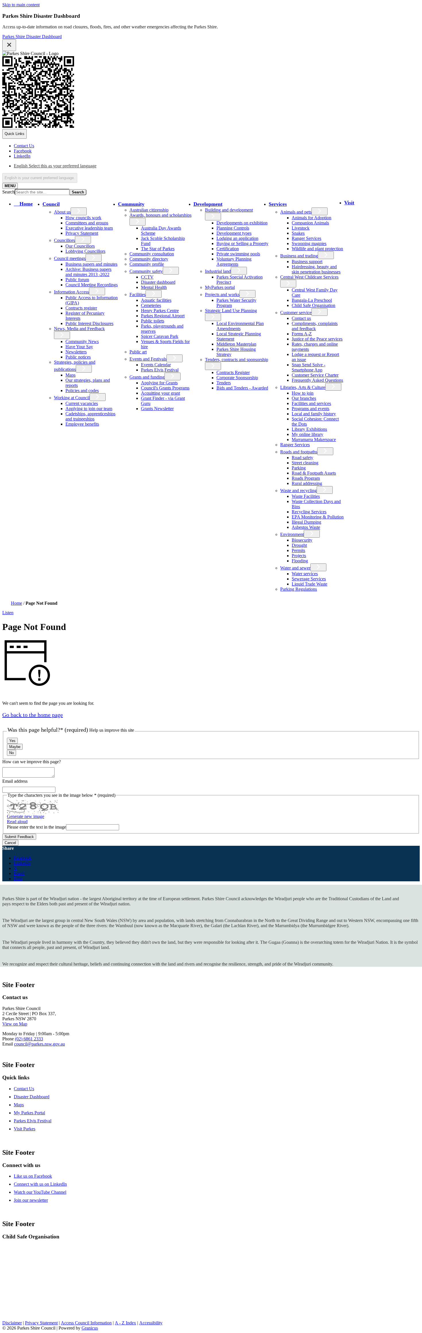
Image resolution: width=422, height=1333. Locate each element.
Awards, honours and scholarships (160, 215)
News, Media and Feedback (79, 328)
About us (62, 212)
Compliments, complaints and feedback (315, 326)
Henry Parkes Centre (160, 310)
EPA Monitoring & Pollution (318, 516)
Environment (292, 534)
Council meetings (70, 258)
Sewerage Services (309, 578)
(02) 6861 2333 (29, 1038)
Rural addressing (307, 483)
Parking (299, 467)
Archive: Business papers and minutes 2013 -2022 (88, 272)
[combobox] (39, 178)
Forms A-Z (302, 333)
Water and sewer (295, 567)
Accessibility (150, 1322)
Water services (305, 573)
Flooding (300, 560)
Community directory (148, 259)
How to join (302, 393)
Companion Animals (310, 222)
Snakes (298, 233)
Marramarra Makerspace (314, 439)
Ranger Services (306, 238)
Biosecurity (302, 540)
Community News (82, 341)
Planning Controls (232, 228)
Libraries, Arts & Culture (302, 387)
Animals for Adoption (311, 217)
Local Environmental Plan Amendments (240, 326)
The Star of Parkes (158, 248)
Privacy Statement (81, 233)
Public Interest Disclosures (89, 323)
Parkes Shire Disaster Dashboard (32, 36)
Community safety (146, 271)
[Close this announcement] (9, 45)
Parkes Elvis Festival (160, 369)
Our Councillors (80, 246)
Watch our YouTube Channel (40, 1192)
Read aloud (17, 821)
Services (278, 204)
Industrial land (218, 271)
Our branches (304, 398)
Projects (299, 555)
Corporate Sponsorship (237, 377)
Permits (298, 550)
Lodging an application (237, 238)
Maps (70, 375)
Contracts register (81, 308)
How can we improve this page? (31, 761)
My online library (307, 434)
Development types (233, 233)
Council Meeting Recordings (91, 284)
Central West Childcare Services (309, 277)
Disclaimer (12, 1322)
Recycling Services (309, 511)
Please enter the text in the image (36, 827)
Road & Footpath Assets (314, 473)
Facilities (137, 294)
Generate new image (25, 816)
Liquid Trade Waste (309, 584)
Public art (138, 351)
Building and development (229, 210)
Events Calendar (156, 364)
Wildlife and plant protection (317, 248)
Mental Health (154, 287)
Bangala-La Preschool (312, 300)
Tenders (223, 382)
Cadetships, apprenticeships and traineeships (90, 416)
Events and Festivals (148, 359)
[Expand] (69, 204)
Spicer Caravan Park (159, 336)
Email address (15, 781)
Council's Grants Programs (165, 387)
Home (16, 603)
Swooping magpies (309, 243)
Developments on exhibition (242, 222)
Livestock (300, 228)
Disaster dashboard (158, 282)
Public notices (78, 357)
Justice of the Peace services (317, 338)
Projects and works (222, 294)
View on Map (14, 1023)
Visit (349, 202)
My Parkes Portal (29, 1112)
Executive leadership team (89, 228)
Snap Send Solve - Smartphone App (308, 367)
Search (8, 191)
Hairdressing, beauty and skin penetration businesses (316, 269)
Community (131, 204)
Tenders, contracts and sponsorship (236, 359)
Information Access (71, 291)
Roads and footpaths (298, 451)
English (55, 165)
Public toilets (152, 320)
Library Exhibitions (309, 429)
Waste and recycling (298, 490)
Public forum (77, 279)
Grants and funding (146, 377)
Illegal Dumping (306, 522)
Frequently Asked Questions (317, 380)
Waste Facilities (306, 496)
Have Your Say (79, 346)
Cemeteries (151, 305)
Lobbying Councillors (85, 251)
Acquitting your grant (160, 393)
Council (51, 204)
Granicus (90, 1328)
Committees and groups (86, 222)
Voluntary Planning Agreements (233, 262)
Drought (299, 545)
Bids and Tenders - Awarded (242, 387)
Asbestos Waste (306, 527)
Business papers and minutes (91, 264)
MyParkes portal (220, 287)
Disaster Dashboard (31, 1096)
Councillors (64, 240)
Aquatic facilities (156, 300)
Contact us (301, 318)
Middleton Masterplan (236, 344)
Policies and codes (82, 390)
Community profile (146, 264)
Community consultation (151, 253)
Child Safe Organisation (313, 305)
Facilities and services (311, 403)
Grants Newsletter (157, 408)
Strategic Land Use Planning (231, 310)
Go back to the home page (32, 715)
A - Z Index (125, 1322)
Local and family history (314, 413)
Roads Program (306, 478)
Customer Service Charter (315, 375)
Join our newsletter (31, 1200)
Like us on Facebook (33, 1176)
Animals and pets (295, 212)
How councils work (83, 217)
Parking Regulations (298, 589)
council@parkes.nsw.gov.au (39, 1044)
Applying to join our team (88, 408)
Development (207, 204)
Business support (307, 261)
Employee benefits (82, 424)
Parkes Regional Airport (163, 315)
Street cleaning (305, 462)
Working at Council (72, 397)
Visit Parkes (24, 1128)
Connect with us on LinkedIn (40, 1184)
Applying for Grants (159, 382)
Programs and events (310, 408)
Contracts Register (233, 372)
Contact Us (24, 1088)
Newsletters (76, 351)
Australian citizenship (149, 210)
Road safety (302, 457)
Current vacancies (81, 403)
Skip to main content (21, 4)
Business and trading (299, 255)
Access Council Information (86, 1322)
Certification (227, 248)
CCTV (147, 277)
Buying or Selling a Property (242, 243)
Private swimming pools (238, 253)
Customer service (295, 312)
